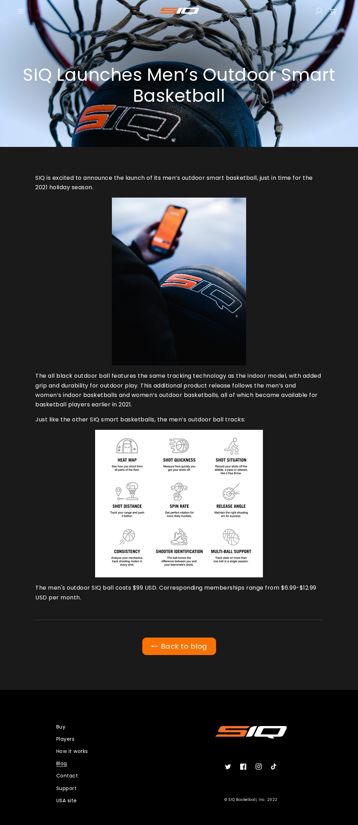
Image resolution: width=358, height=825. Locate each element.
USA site (66, 800)
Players (65, 738)
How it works (72, 751)
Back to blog (184, 646)
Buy (61, 726)
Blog (61, 763)
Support (66, 788)
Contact (67, 775)
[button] (21, 11)
